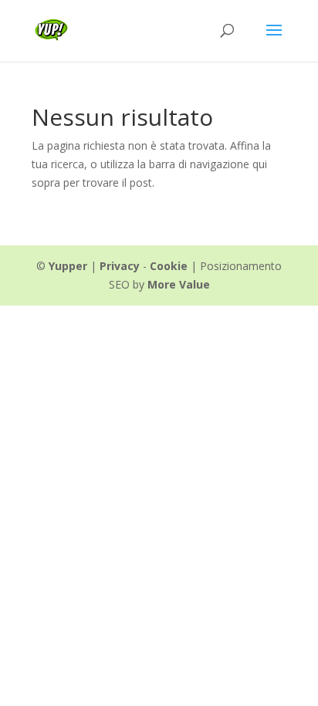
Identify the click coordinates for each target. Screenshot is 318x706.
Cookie (169, 265)
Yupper (68, 265)
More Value (178, 284)
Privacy (120, 265)
